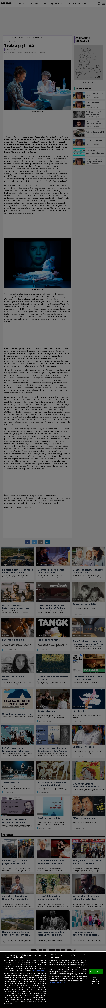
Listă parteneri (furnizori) (58, 982)
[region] (53, 979)
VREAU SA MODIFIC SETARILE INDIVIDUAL (95, 980)
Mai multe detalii (39, 970)
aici (18, 991)
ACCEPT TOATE (95, 971)
